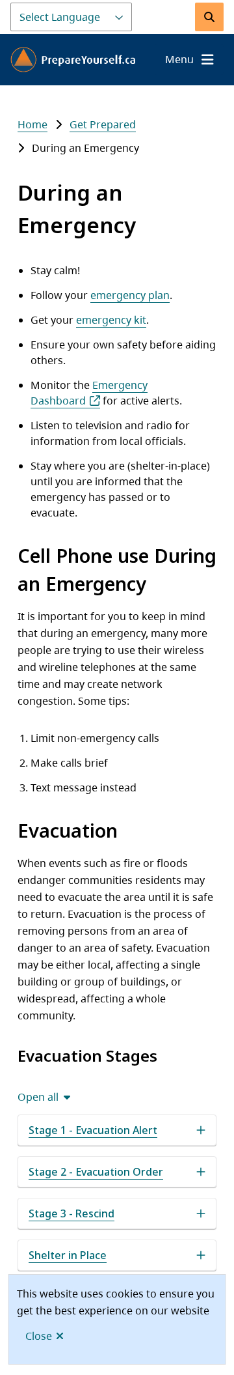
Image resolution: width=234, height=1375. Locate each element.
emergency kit (111, 320)
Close (38, 1336)
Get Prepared (103, 124)
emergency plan (130, 295)
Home (32, 124)
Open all (38, 1097)
